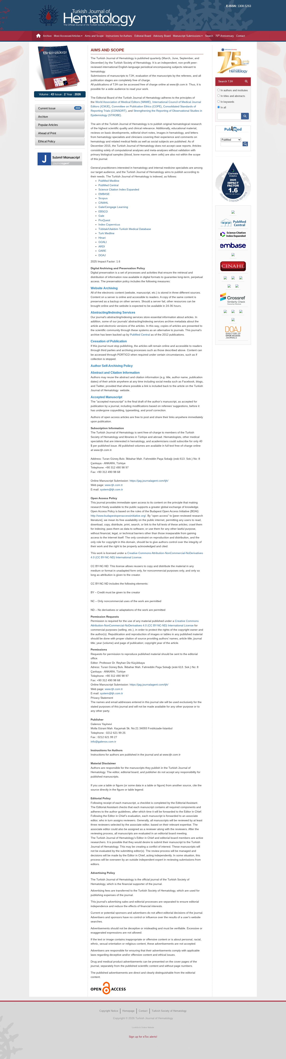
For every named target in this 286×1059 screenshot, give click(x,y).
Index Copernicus (109, 224)
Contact (240, 35)
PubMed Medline (108, 180)
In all (223, 107)
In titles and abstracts (232, 96)
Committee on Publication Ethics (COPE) (137, 106)
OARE (102, 250)
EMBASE (104, 194)
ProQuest (104, 220)
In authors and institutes (234, 90)
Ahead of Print (47, 133)
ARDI (101, 246)
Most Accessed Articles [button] (67, 35)
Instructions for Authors (119, 35)
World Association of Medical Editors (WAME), (123, 102)
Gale (101, 215)
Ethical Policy (46, 141)
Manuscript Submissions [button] (187, 35)
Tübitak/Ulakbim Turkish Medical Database (124, 229)
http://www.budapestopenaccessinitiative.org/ (118, 515)
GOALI (102, 242)
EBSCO (103, 211)
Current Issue (59, 108)
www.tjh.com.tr (114, 485)
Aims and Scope (94, 35)
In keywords (227, 101)
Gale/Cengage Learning (113, 207)
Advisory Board (162, 35)
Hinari (102, 237)
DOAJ (102, 255)
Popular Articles (48, 124)
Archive (47, 35)
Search (209, 35)
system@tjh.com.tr (111, 489)
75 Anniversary (224, 35)
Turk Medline (106, 233)
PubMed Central (108, 185)
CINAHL (103, 202)
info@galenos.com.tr (103, 741)
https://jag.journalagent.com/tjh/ (149, 480)
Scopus (103, 198)
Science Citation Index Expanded (118, 189)
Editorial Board (142, 35)
